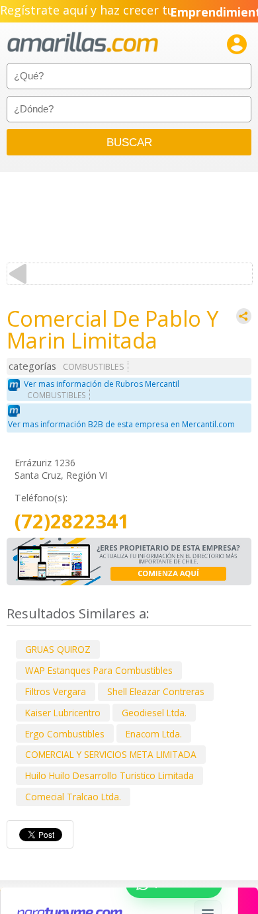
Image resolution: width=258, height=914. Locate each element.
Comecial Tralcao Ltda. (73, 796)
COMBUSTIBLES (93, 366)
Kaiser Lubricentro (63, 712)
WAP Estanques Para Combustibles (99, 670)
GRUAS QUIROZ (58, 649)
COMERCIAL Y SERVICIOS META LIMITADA (110, 754)
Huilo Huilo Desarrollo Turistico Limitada (109, 775)
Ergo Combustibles (65, 733)
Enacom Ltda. (154, 733)
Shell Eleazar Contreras (155, 691)
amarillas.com (83, 42)
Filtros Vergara (55, 691)
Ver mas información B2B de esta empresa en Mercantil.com (121, 424)
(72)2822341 (72, 521)
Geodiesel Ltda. (154, 712)
